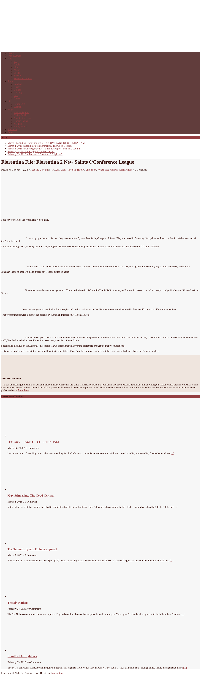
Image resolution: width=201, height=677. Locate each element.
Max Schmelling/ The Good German (40, 145)
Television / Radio (23, 78)
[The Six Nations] (31, 596)
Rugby (17, 87)
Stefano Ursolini (40, 169)
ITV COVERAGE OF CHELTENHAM (46, 143)
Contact (11, 132)
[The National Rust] (48, 47)
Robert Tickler (21, 121)
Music (17, 70)
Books (17, 64)
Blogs (10, 109)
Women (18, 106)
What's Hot (103, 169)
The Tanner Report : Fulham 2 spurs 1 (44, 148)
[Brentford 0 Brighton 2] (31, 650)
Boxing (17, 89)
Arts (10, 58)
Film (16, 67)
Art (15, 61)
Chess (17, 98)
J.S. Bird (18, 123)
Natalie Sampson (22, 118)
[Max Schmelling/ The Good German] (25, 489)
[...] (172, 453)
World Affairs (14, 55)
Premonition (57, 673)
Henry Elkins (20, 126)
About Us (12, 129)
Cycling (18, 92)
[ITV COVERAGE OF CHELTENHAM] (31, 436)
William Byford (21, 112)
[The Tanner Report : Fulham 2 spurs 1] (22, 543)
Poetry (17, 72)
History (80, 169)
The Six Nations (31, 151)
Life (10, 101)
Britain (11, 53)
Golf (16, 95)
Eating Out (19, 104)
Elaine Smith (20, 115)
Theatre (17, 75)
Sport (10, 81)
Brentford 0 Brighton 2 (35, 154)
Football (18, 84)
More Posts (23, 390)
